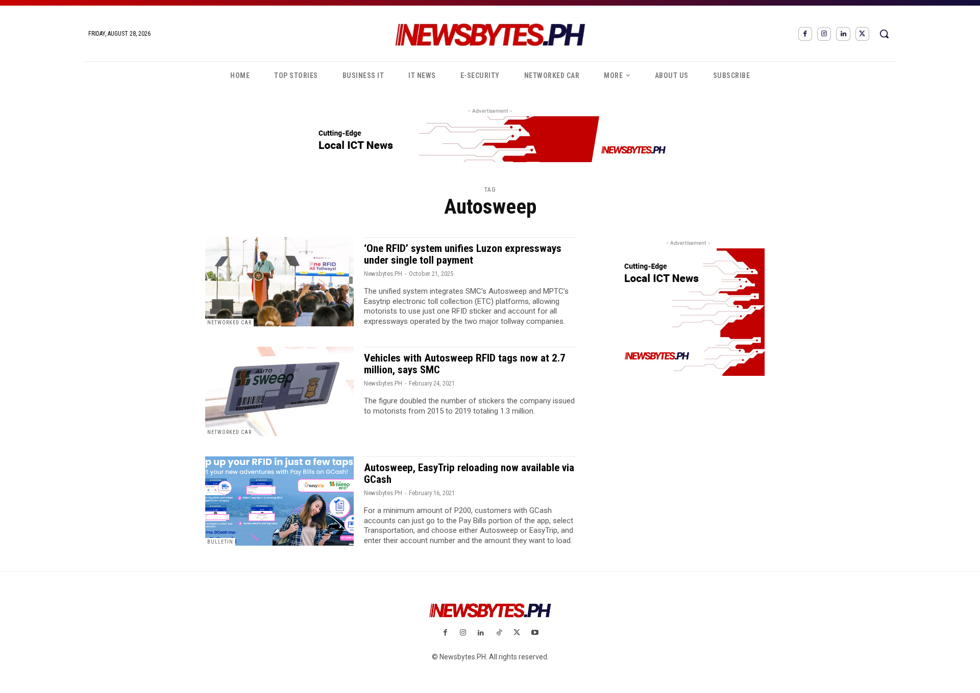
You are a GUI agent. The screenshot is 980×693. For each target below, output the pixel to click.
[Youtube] (534, 633)
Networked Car (229, 322)
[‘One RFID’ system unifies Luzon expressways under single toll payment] (279, 281)
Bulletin (220, 542)
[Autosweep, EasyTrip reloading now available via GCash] (279, 501)
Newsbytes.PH (383, 273)
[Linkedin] (843, 34)
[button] (884, 33)
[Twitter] (862, 34)
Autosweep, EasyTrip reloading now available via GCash (469, 473)
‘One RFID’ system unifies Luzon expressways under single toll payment (462, 254)
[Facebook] (805, 34)
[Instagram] (824, 34)
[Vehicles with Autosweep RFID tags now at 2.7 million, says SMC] (279, 391)
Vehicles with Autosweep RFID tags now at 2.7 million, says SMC (465, 364)
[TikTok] (499, 633)
